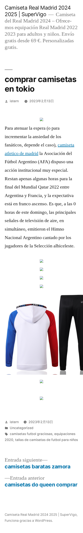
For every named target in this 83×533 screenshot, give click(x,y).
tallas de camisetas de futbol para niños (46, 440)
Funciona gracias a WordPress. (29, 521)
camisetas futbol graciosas (31, 434)
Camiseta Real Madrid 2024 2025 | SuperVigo (38, 10)
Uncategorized (21, 428)
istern (14, 101)
